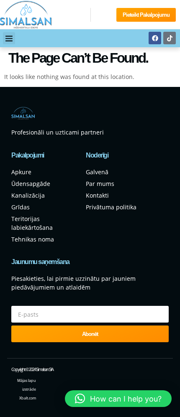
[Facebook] (155, 38)
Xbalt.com (27, 398)
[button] (9, 38)
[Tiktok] (169, 38)
